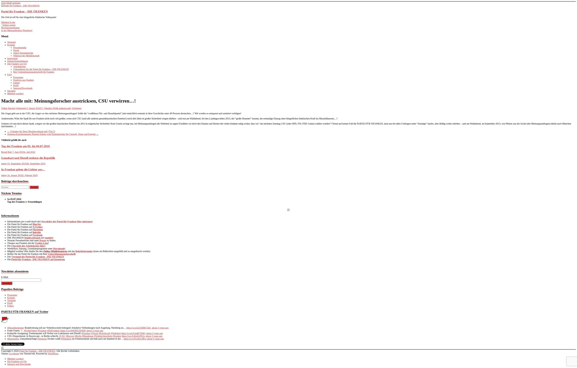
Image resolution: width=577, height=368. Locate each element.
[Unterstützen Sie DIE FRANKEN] (288, 210)
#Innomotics (13, 338)
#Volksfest (116, 333)
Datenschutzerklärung (17, 61)
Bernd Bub (6, 152)
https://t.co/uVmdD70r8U (133, 333)
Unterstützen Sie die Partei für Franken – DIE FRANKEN (41, 69)
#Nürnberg (66, 338)
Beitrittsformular (84, 251)
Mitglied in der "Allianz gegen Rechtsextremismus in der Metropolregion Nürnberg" (17, 26)
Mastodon (38, 229)
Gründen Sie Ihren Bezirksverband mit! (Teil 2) (31, 131)
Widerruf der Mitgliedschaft (26, 55)
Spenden (11, 91)
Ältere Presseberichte (23, 53)
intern (4, 163)
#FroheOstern (30, 330)
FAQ (9, 74)
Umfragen (76, 108)
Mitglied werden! (15, 93)
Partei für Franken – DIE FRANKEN (24, 11)
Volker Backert (8, 108)
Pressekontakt (19, 47)
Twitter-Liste (41, 243)
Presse (16, 50)
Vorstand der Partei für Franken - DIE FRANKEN (37, 256)
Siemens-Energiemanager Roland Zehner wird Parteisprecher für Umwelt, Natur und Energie (53, 134)
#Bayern (70, 336)
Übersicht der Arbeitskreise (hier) (28, 246)
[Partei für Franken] (4, 322)
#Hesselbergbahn (15, 328)
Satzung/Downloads (22, 88)
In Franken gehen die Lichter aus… (23, 169)
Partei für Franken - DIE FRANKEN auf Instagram (38, 259)
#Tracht (94, 333)
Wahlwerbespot (32, 237)
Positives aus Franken (23, 80)
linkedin (37, 232)
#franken (117, 336)
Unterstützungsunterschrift (62, 254)
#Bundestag (87, 336)
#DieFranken (53, 330)
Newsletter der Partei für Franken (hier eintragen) (67, 221)
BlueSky (37, 224)
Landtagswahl (64, 108)
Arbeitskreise (19, 66)
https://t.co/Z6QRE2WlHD (73, 330)
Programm (18, 77)
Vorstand (11, 42)
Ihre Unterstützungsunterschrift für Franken (33, 72)
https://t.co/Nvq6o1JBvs (135, 338)
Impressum (12, 58)
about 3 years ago (160, 328)
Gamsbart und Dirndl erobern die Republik (28, 157)
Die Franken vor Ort (17, 64)
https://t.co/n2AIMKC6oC (138, 328)
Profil (15, 85)
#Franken (42, 330)
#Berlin (78, 336)
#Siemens (42, 338)
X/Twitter (38, 227)
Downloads (59, 248)
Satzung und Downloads (19, 364)
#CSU (62, 336)
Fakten (16, 82)
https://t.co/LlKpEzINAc (133, 336)
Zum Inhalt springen (10, 3)
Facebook (38, 235)
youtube (48, 237)
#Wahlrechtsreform (103, 336)
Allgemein (21, 108)
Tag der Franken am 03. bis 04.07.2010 (25, 146)
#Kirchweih (104, 333)
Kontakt (11, 45)
